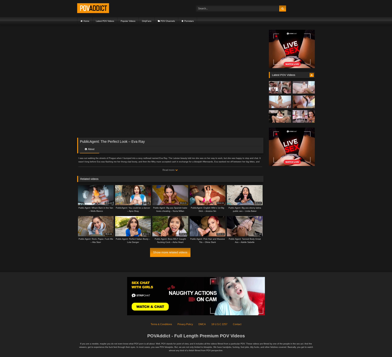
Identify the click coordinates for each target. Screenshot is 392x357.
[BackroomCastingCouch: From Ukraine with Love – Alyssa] (280, 87)
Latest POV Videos (105, 21)
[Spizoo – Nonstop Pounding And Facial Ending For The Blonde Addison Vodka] (280, 102)
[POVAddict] (93, 8)
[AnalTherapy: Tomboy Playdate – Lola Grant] (304, 102)
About (90, 149)
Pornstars (189, 21)
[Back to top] (382, 348)
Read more (168, 170)
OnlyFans (146, 21)
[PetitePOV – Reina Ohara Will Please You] (280, 116)
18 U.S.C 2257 (219, 324)
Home (86, 21)
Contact (237, 324)
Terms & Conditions (161, 324)
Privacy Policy (185, 324)
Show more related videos (170, 252)
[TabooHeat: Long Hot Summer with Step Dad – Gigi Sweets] (304, 87)
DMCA (202, 324)
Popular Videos (128, 21)
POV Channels (168, 21)
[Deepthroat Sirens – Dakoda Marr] (304, 116)
